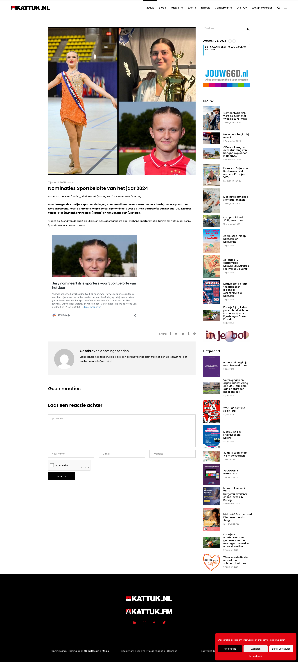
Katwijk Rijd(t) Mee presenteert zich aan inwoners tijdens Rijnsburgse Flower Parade (236, 313)
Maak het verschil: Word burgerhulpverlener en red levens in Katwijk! (235, 494)
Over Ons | (141, 651)
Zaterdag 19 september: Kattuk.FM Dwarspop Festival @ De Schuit (236, 264)
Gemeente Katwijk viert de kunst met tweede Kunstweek (235, 116)
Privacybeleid (255, 656)
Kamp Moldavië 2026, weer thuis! (233, 219)
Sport (70, 182)
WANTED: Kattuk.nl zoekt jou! (234, 409)
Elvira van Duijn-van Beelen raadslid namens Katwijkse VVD (235, 172)
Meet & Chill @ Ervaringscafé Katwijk (232, 434)
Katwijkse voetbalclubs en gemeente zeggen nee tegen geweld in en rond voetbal (236, 540)
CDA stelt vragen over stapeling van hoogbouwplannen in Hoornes (235, 151)
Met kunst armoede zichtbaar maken (235, 198)
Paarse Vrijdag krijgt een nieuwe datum (236, 364)
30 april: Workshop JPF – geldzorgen (235, 454)
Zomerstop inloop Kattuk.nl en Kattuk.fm (234, 239)
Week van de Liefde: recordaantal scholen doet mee (235, 560)
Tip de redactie (156, 651)
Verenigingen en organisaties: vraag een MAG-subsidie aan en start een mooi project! (235, 386)
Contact (172, 651)
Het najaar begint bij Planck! (236, 136)
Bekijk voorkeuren (281, 648)
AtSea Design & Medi (95, 651)
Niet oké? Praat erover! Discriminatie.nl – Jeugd (237, 517)
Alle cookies (230, 648)
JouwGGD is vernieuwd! (231, 472)
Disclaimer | (127, 651)
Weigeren (255, 648)
